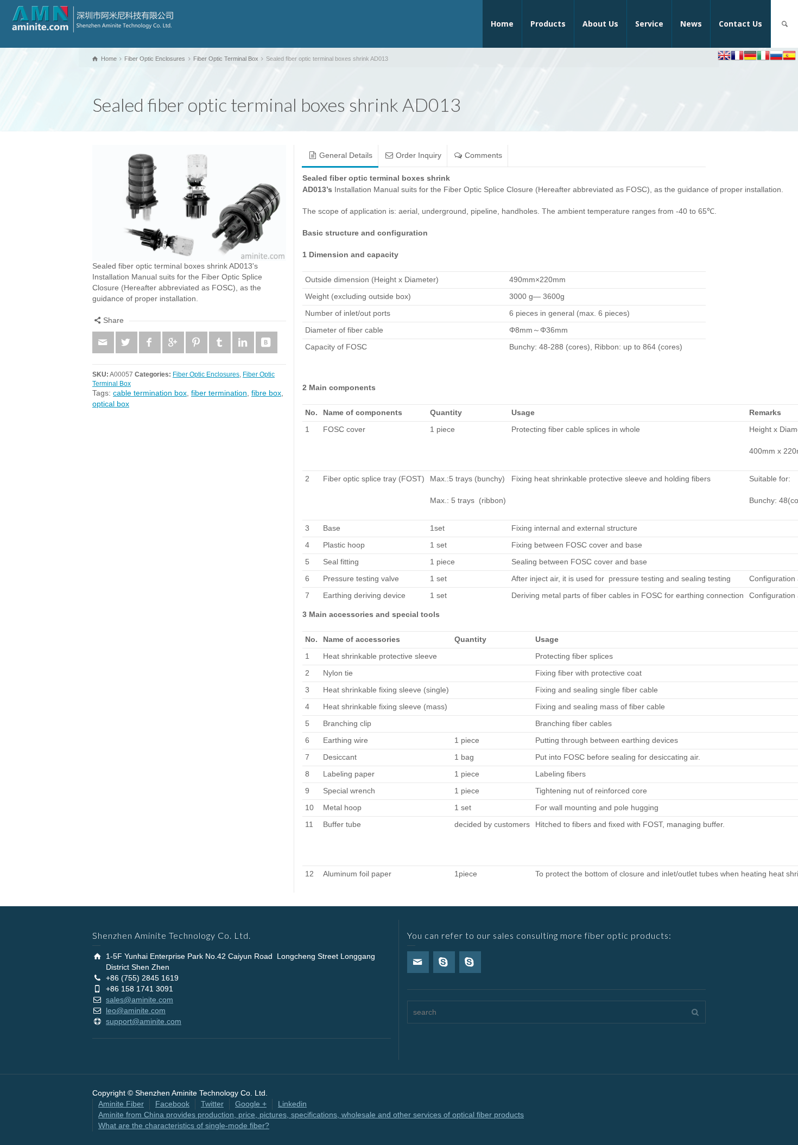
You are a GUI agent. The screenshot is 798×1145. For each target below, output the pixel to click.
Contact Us (740, 23)
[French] (737, 57)
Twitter (212, 1103)
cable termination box (150, 393)
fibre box (266, 393)
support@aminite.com (143, 1021)
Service (649, 23)
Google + (251, 1103)
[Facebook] (150, 342)
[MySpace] (470, 962)
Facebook (172, 1103)
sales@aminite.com (139, 999)
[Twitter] (126, 342)
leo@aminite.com (136, 1010)
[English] (724, 57)
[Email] (103, 342)
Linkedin (292, 1103)
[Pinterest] (196, 342)
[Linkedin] (243, 342)
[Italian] (763, 57)
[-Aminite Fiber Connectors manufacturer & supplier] (92, 18)
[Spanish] (789, 57)
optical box (110, 403)
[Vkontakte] (266, 342)
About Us (600, 23)
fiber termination (219, 393)
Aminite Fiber (121, 1103)
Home (502, 23)
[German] (750, 57)
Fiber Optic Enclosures (206, 374)
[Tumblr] (220, 342)
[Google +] (173, 342)
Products (548, 23)
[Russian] (776, 57)
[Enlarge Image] (189, 203)
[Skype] (444, 962)
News (691, 23)
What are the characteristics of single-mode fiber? (183, 1125)
